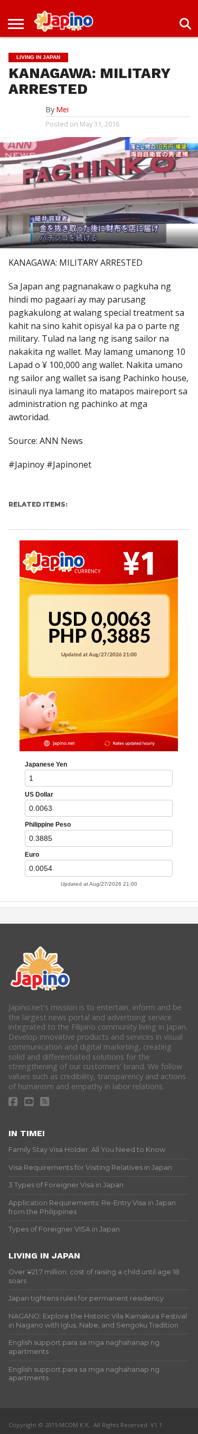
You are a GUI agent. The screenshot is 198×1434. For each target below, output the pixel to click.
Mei (62, 109)
